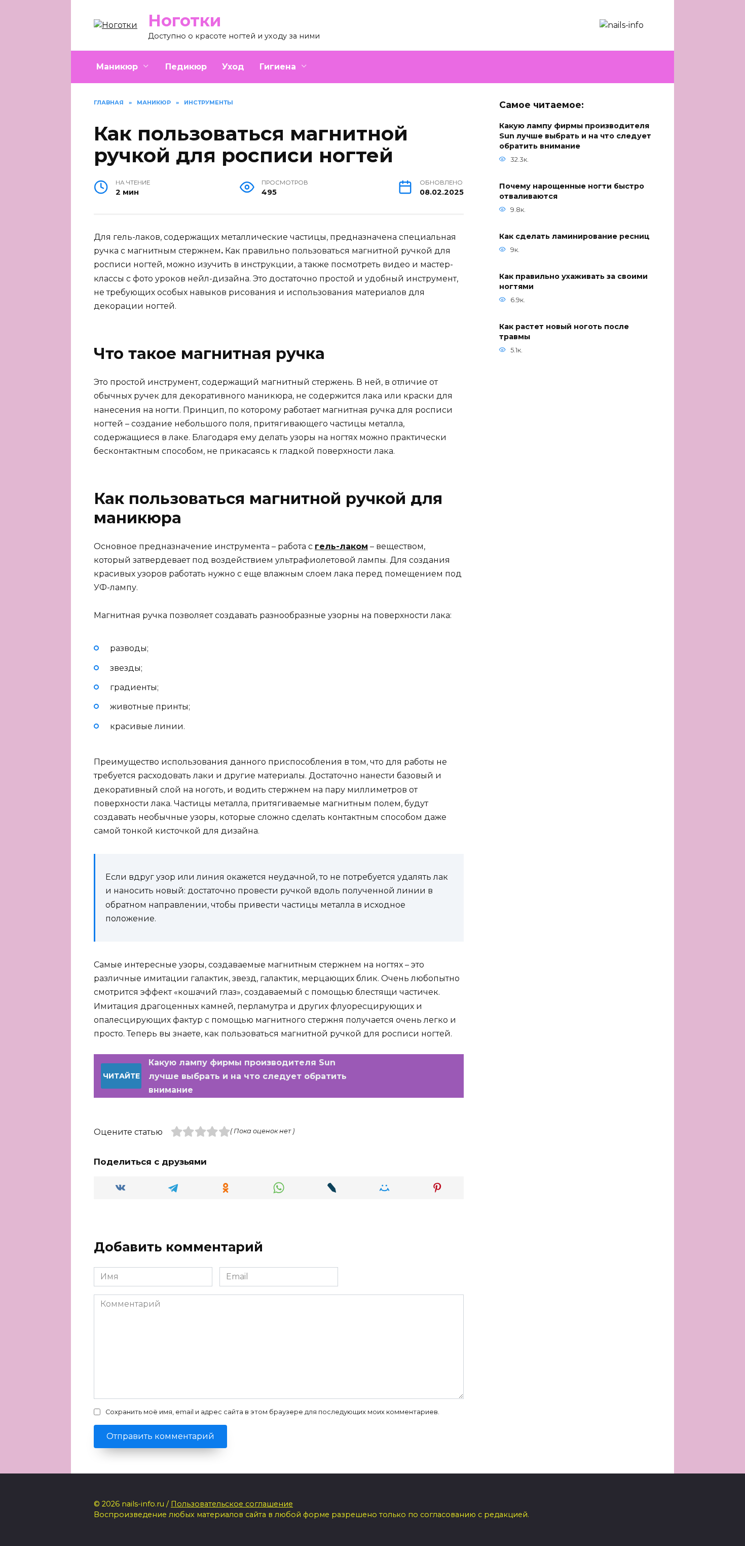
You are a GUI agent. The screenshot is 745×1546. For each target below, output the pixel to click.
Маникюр (117, 66)
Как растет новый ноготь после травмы (564, 332)
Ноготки (184, 20)
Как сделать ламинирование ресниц (574, 236)
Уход (233, 66)
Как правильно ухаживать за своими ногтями (573, 282)
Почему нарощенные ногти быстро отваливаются (571, 191)
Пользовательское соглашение (232, 1503)
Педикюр (186, 66)
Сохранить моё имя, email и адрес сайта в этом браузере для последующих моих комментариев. (272, 1412)
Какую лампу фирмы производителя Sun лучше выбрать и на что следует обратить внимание (575, 136)
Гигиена (277, 66)
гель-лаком (341, 546)
